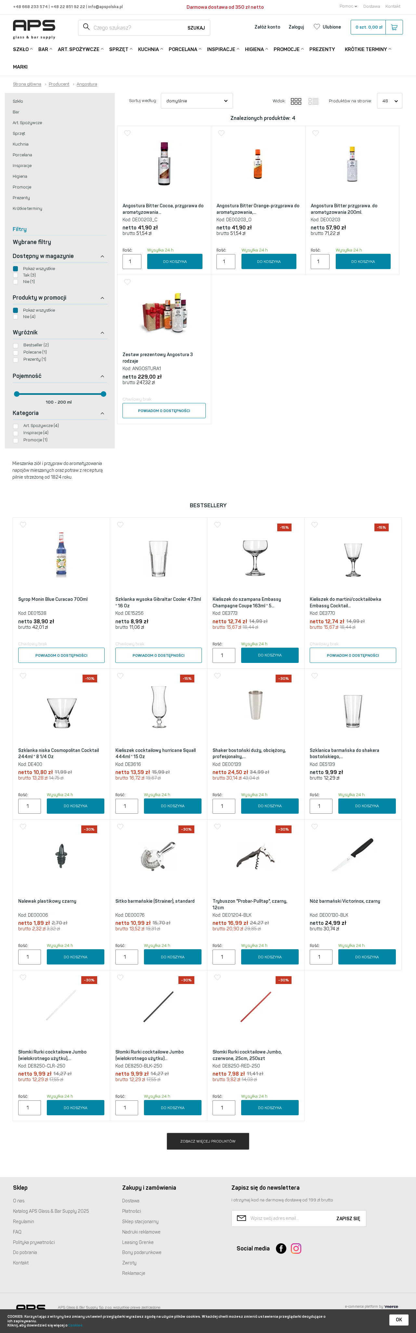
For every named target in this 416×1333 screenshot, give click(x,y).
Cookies (75, 1325)
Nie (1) (29, 281)
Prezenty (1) (34, 359)
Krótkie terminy (366, 49)
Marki (20, 67)
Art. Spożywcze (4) (41, 425)
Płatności (131, 1211)
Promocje (287, 49)
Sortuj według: (143, 100)
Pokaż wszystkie (39, 268)
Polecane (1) (35, 352)
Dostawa (371, 6)
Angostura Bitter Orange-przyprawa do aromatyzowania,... (257, 209)
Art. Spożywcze (78, 49)
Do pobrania (25, 1252)
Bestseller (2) (36, 345)
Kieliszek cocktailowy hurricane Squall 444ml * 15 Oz (155, 754)
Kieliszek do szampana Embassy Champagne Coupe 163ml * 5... (247, 603)
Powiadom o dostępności (164, 410)
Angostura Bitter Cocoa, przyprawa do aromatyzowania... (163, 209)
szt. (369, 27)
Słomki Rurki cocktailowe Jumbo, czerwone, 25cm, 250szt (247, 1055)
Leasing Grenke (138, 1242)
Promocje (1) (35, 439)
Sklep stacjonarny (140, 1221)
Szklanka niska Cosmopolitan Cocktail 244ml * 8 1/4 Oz (58, 754)
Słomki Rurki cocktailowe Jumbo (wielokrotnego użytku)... (149, 1055)
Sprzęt (118, 49)
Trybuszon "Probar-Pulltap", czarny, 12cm (250, 905)
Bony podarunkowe (142, 1252)
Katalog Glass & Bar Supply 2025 (51, 1211)
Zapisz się (348, 1219)
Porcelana (183, 49)
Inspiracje (221, 49)
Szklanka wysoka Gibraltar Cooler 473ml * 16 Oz (158, 603)
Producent (59, 84)
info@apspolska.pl (105, 6)
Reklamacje (133, 1273)
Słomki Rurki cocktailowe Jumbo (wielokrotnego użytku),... (52, 1055)
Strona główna (27, 84)
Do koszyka (175, 261)
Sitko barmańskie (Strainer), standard (155, 901)
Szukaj (196, 28)
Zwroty (129, 1263)
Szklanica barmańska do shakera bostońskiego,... (344, 754)
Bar (43, 49)
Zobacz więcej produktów (208, 1141)
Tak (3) (29, 275)
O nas (18, 1201)
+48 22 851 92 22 (68, 6)
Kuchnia (148, 49)
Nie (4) (29, 316)
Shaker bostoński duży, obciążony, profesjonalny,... (249, 754)
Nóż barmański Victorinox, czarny (345, 901)
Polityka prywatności (34, 1242)
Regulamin (23, 1221)
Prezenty (322, 49)
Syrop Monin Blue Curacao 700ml (52, 599)
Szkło (21, 49)
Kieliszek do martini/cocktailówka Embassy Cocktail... (345, 603)
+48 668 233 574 (31, 6)
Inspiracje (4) (35, 432)
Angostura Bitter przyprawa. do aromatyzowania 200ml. (344, 209)
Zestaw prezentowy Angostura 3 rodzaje (158, 358)
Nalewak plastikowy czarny (47, 901)
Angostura (87, 84)
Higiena (254, 49)
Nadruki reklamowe (141, 1232)
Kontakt (392, 6)
